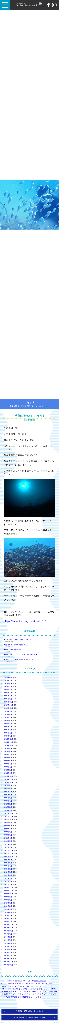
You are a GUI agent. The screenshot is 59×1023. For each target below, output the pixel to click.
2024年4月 (8, 764)
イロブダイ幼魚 (51, 991)
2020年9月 (8, 897)
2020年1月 (8, 921)
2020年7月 (8, 903)
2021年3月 (8, 878)
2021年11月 (8, 853)
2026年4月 (8, 689)
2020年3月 (8, 915)
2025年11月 (8, 705)
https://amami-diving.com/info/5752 (25, 621)
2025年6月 (8, 720)
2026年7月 (8, 680)
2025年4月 (8, 727)
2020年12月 (8, 887)
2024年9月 (8, 748)
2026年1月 (8, 699)
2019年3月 (8, 952)
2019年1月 (8, 959)
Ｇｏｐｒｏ (33, 997)
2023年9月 (8, 785)
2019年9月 (8, 934)
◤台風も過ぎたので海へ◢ (13, 650)
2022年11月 (8, 816)
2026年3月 (8, 693)
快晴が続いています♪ (30, 416)
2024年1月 (8, 773)
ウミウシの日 (37, 994)
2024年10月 (8, 745)
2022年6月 (8, 832)
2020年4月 (8, 912)
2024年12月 (8, 739)
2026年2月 (8, 696)
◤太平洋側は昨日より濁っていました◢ (18, 640)
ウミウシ (19, 994)
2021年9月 (8, 860)
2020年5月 (8, 909)
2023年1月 (8, 810)
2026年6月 (8, 683)
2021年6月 (8, 869)
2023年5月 (8, 798)
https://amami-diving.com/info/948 (17, 981)
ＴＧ (39, 997)
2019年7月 (8, 940)
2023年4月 (8, 801)
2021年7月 (8, 866)
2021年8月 (8, 863)
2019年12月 (8, 925)
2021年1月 (8, 884)
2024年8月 (8, 751)
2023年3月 (8, 804)
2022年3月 (8, 841)
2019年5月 (8, 946)
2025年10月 (8, 708)
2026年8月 (8, 677)
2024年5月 (8, 761)
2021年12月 (8, 850)
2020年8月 (8, 900)
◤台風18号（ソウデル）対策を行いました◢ (20, 655)
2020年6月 (8, 906)
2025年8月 (8, 714)
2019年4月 (8, 949)
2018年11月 (8, 965)
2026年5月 (8, 686)
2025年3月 (8, 730)
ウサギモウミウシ (8, 994)
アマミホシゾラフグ (31, 991)
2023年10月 (8, 782)
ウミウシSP (27, 994)
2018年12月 (8, 962)
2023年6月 (8, 795)
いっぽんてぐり (21, 989)
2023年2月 (8, 807)
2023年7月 (8, 792)
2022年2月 (8, 844)
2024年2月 (8, 770)
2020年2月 (8, 918)
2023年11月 (8, 779)
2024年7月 (8, 754)
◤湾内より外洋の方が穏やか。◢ (16, 645)
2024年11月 (8, 742)
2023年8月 (8, 788)
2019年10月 (8, 931)
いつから (31, 989)
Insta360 (11, 989)
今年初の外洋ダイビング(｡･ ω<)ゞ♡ (29, 1011)
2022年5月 (8, 835)
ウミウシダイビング (20, 997)
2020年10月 (8, 894)
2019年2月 (8, 955)
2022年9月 (8, 822)
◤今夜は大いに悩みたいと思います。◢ (18, 660)
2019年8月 (8, 937)
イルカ (42, 991)
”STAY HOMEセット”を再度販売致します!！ (29, 1017)
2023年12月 (8, 776)
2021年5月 (8, 872)
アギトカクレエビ (16, 991)
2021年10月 (8, 856)
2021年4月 (8, 875)
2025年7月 (8, 717)
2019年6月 (8, 943)
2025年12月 (8, 702)
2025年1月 (8, 736)
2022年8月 (8, 826)
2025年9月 (8, 711)
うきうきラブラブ (42, 989)
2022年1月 (8, 847)
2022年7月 (8, 829)
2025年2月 (8, 733)
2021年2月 (8, 881)
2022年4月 (8, 838)
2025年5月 (8, 723)
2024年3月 (8, 767)
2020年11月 (8, 891)
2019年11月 (8, 928)
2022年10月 (8, 819)
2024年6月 (8, 758)
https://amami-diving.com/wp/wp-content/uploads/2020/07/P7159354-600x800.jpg (26, 984)
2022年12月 (8, 813)
